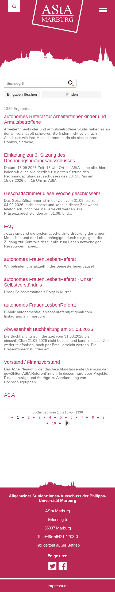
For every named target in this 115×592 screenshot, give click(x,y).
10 (54, 423)
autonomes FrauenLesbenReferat (40, 259)
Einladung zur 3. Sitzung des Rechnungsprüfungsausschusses (39, 157)
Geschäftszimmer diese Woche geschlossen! (52, 193)
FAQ (9, 226)
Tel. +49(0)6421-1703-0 (57, 536)
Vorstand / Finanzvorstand (32, 362)
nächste (67, 423)
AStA (9, 395)
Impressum (58, 585)
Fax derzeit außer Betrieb (58, 545)
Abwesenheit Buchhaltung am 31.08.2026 (48, 329)
